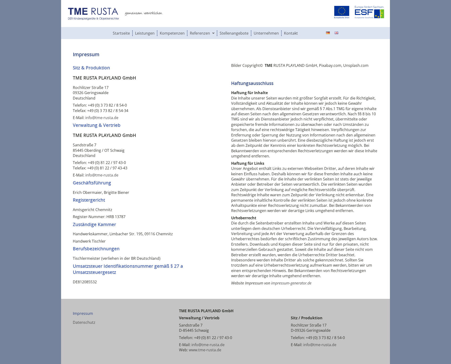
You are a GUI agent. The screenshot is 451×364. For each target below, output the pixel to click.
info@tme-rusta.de (101, 117)
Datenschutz (84, 322)
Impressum (83, 313)
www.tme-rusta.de (205, 349)
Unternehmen (266, 33)
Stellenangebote (234, 33)
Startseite (121, 33)
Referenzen (200, 33)
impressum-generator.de (291, 283)
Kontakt (291, 33)
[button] (202, 33)
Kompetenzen (172, 33)
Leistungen (145, 33)
